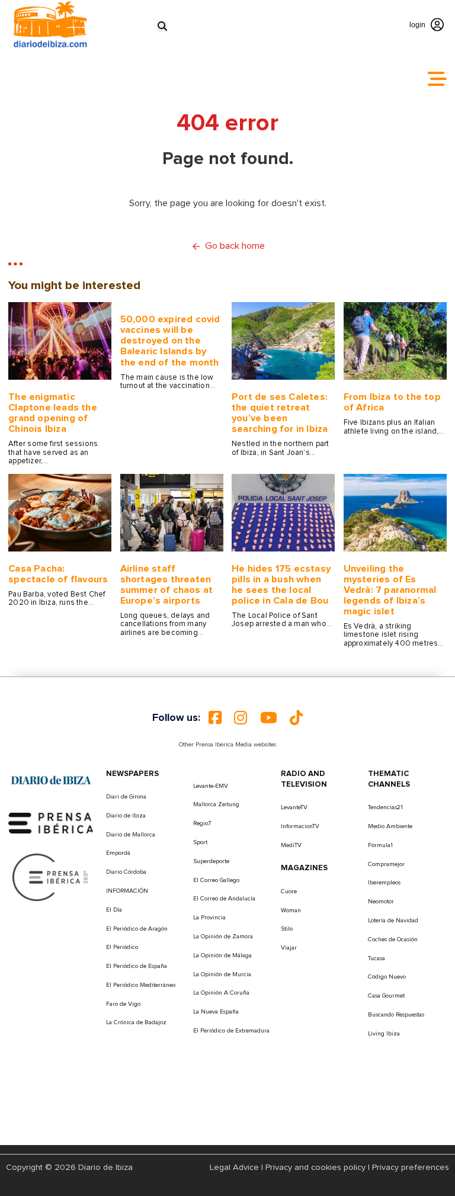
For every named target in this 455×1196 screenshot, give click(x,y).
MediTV (291, 845)
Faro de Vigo (123, 1004)
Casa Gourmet (386, 996)
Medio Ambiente (390, 826)
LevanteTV (294, 807)
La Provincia (209, 918)
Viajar (289, 948)
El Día (114, 910)
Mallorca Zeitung (216, 804)
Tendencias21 (385, 807)
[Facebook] (215, 717)
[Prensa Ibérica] (51, 822)
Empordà (118, 853)
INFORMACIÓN (127, 891)
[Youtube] (268, 717)
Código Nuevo (387, 977)
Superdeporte (211, 861)
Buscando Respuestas (396, 1015)
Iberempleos (384, 883)
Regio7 (202, 823)
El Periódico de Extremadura (231, 1031)
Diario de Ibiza (126, 816)
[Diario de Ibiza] (51, 780)
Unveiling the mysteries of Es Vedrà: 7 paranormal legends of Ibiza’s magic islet (390, 590)
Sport (200, 842)
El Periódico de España (136, 966)
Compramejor (386, 864)
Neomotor (381, 902)
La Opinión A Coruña (221, 993)
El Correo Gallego (216, 880)
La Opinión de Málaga (222, 955)
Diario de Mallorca (130, 835)
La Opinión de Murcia (222, 974)
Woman (291, 910)
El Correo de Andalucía (224, 899)
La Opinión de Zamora (223, 937)
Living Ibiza (384, 1034)
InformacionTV (300, 826)
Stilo (287, 929)
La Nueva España (216, 1012)
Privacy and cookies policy (315, 1167)
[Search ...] (162, 26)
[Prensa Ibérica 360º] (50, 876)
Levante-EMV (210, 786)
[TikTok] (296, 717)
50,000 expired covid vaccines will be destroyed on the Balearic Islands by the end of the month (170, 341)
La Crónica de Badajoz (136, 1022)
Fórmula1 (380, 845)
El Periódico (122, 947)
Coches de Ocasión (393, 939)
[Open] (437, 78)
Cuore (289, 891)
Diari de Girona (126, 797)
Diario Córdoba (126, 872)
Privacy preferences (410, 1167)
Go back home (235, 246)
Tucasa (376, 958)
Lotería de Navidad (393, 921)
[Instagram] (240, 717)
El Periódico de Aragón (137, 929)
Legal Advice (234, 1167)
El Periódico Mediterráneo (140, 985)
